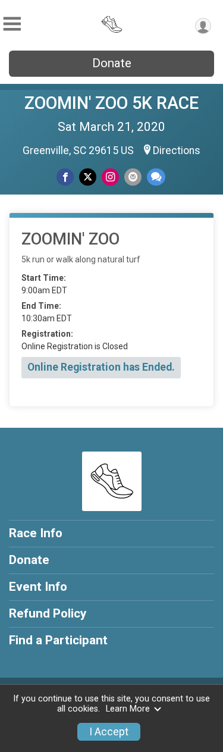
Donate (111, 63)
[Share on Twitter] (87, 177)
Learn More (128, 709)
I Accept (108, 732)
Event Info (38, 586)
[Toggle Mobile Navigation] (12, 24)
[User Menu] (203, 26)
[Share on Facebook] (65, 177)
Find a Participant (58, 640)
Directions (176, 150)
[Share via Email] (133, 177)
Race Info (35, 533)
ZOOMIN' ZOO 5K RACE (111, 103)
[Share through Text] (156, 177)
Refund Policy (47, 613)
